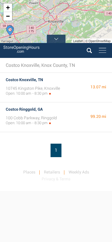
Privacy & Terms (56, 179)
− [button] (8, 16)
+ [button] (8, 7)
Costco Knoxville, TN (24, 79)
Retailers (52, 172)
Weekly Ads (79, 172)
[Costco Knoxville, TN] (10, 31)
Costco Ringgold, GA (24, 109)
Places (29, 172)
